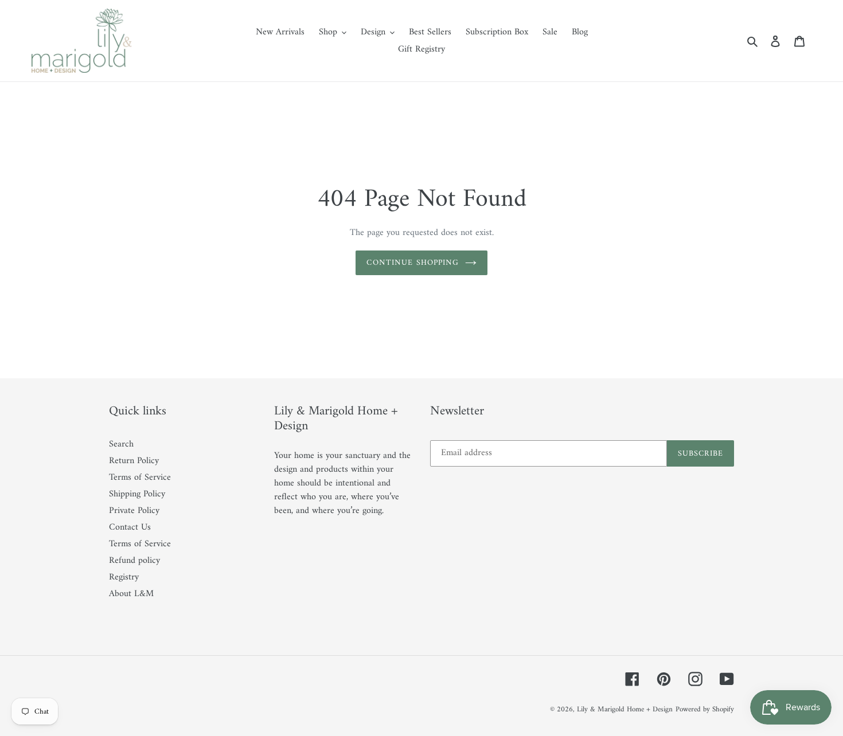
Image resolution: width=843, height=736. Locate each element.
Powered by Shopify (705, 709)
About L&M (131, 594)
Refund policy (134, 561)
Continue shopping (412, 263)
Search (121, 444)
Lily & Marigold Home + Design (625, 709)
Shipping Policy (137, 494)
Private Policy (134, 511)
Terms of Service (140, 477)
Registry (124, 577)
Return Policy (134, 461)
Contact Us (130, 527)
